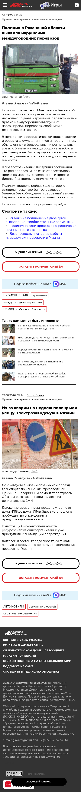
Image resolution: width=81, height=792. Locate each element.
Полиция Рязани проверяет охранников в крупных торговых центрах (41, 228)
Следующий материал (39, 782)
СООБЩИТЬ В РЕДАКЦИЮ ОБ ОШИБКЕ (31, 671)
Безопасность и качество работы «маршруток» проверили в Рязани (34, 235)
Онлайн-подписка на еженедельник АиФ (37, 661)
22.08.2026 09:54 (13, 395)
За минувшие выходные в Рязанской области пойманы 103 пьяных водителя (44, 327)
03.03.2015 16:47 (12, 15)
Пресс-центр (54, 650)
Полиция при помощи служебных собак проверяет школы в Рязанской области (42, 375)
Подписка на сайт (18, 666)
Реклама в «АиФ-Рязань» (23, 645)
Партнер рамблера (35, 774)
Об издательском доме (22, 650)
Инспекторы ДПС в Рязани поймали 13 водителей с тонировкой (40, 363)
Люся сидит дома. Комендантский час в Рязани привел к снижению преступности (46, 339)
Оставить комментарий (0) (41, 266)
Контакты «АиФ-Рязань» (22, 640)
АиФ (27, 96)
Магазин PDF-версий (19, 655)
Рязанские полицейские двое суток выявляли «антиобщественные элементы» (39, 220)
